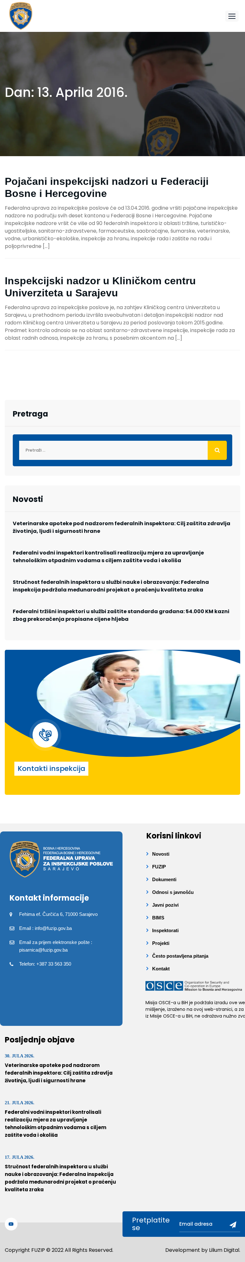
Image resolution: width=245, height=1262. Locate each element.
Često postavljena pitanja (180, 956)
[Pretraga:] (122, 450)
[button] (232, 16)
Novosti (160, 854)
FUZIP (159, 866)
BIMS (158, 917)
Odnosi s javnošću (173, 892)
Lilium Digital (224, 1250)
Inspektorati (165, 930)
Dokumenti (164, 879)
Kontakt (161, 968)
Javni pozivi (165, 905)
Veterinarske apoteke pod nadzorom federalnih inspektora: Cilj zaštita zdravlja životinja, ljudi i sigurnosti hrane (121, 527)
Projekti (160, 943)
